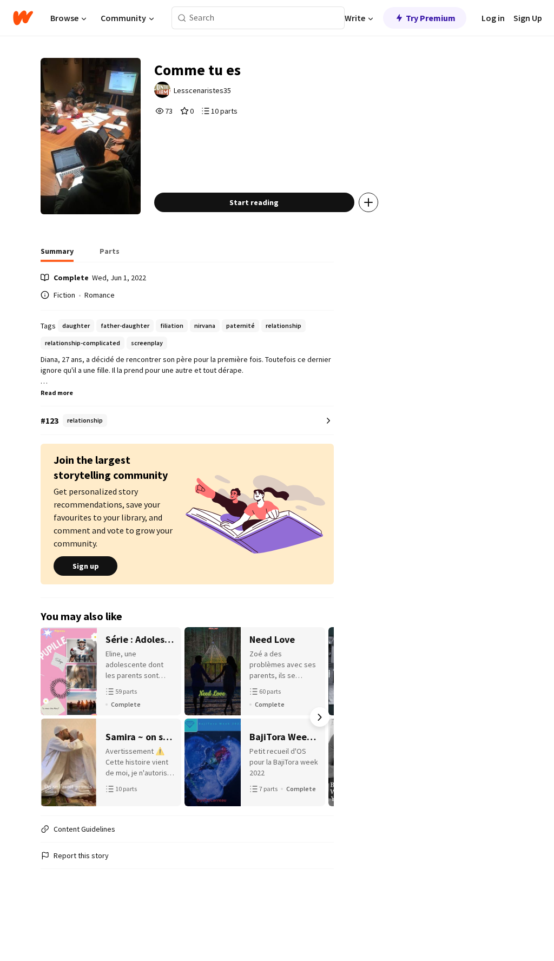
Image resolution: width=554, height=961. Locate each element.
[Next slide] (319, 717)
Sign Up (527, 17)
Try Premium (431, 17)
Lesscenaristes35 (202, 90)
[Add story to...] (368, 202)
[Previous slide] (54, 717)
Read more (57, 393)
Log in (493, 17)
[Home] (23, 17)
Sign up (85, 566)
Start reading (254, 202)
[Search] (182, 18)
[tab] (57, 254)
